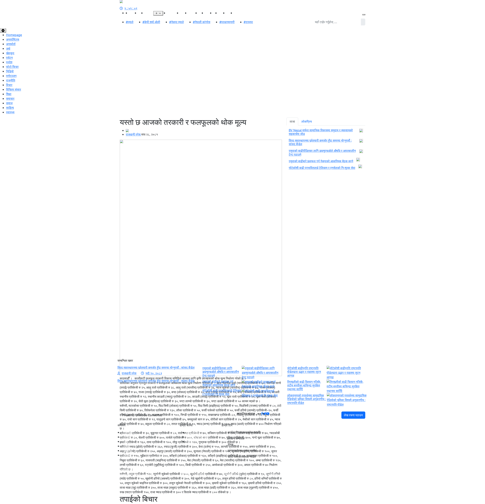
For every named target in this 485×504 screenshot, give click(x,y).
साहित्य (223, 13)
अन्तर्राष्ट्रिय (173, 13)
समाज (9, 103)
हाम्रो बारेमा (192, 432)
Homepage (14, 35)
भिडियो (230, 13)
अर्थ (165, 13)
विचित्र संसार (13, 89)
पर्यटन (9, 58)
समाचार (10, 98)
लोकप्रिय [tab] (306, 121)
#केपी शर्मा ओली (151, 22)
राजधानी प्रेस (133, 134)
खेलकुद (184, 13)
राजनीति (133, 13)
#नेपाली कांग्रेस (201, 22)
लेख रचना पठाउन (353, 415)
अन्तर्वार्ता (11, 44)
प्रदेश (148, 13)
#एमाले (129, 22)
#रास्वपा (248, 22)
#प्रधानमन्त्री (227, 22)
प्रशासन (238, 13)
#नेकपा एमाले (176, 22)
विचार (9, 85)
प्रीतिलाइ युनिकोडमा (197, 437)
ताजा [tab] (292, 121)
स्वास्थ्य (209, 13)
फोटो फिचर (12, 67)
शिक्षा (8, 94)
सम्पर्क (189, 441)
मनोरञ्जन (194, 13)
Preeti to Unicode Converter (142, 415)
